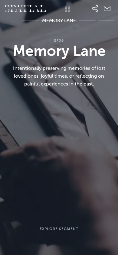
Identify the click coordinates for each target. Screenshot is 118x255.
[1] (30, 24)
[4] (87, 24)
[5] (106, 24)
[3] (68, 24)
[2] (49, 24)
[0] (12, 24)
